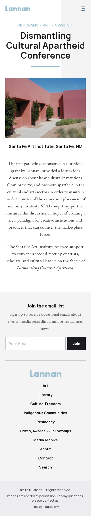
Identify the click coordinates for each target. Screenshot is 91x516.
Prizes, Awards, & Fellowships (45, 431)
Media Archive (45, 440)
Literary (46, 394)
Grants (62, 25)
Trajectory (51, 507)
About (45, 449)
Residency (45, 421)
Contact (45, 458)
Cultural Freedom (45, 403)
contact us (51, 500)
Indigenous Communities (45, 412)
